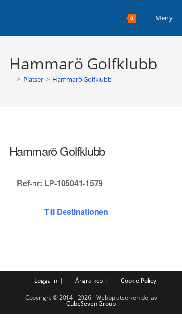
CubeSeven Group (91, 303)
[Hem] (11, 79)
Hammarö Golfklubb (82, 79)
